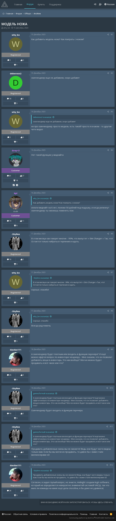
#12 (111, 465)
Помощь (84, 514)
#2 (112, 73)
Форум (29, 4)
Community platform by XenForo (92, 518)
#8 (112, 311)
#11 (111, 426)
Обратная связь (20, 514)
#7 (112, 272)
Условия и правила (38, 514)
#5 (112, 193)
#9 (112, 349)
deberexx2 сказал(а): (42, 117)
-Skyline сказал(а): (41, 278)
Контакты (103, 514)
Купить (41, 4)
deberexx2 (15, 73)
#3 (112, 111)
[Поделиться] (108, 34)
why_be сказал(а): (41, 198)
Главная (18, 4)
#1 (112, 34)
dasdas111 (15, 349)
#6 (112, 234)
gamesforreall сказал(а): (43, 393)
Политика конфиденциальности (63, 514)
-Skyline (15, 234)
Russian (111, 4)
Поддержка (55, 4)
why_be (6, 28)
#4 (112, 150)
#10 (111, 388)
